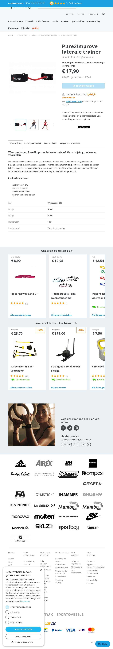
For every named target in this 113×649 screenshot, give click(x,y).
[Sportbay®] (68, 527)
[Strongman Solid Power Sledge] (65, 349)
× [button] (41, 570)
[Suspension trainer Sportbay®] (25, 349)
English (70, 14)
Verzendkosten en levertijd (61, 572)
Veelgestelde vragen (60, 560)
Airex (10, 562)
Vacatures (91, 576)
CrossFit (30, 21)
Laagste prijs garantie (45, 582)
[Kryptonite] (20, 505)
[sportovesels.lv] (70, 614)
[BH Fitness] (68, 463)
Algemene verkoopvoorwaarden (95, 565)
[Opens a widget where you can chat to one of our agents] (102, 644)
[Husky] (92, 494)
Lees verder (25, 601)
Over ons (90, 561)
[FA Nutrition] (20, 494)
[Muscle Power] (68, 516)
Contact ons (60, 564)
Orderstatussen (61, 567)
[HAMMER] (68, 494)
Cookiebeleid (92, 573)
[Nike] (92, 516)
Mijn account (76, 567)
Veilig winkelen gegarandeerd (45, 563)
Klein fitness (42, 21)
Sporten (64, 21)
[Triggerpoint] (20, 538)
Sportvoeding (93, 21)
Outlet (35, 28)
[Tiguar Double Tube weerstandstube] (65, 282)
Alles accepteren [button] (23, 629)
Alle (20, 315)
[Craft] (92, 483)
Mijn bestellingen (76, 571)
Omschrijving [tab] (15, 143)
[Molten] (44, 516)
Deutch (81, 14)
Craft (10, 565)
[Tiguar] (92, 527)
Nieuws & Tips (92, 580)
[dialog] (23, 606)
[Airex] (44, 463)
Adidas (11, 558)
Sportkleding (77, 21)
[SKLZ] (44, 526)
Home (10, 35)
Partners (90, 583)
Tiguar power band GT (24, 293)
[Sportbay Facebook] (63, 428)
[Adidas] (20, 463)
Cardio (55, 21)
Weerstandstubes (69, 35)
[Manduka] (20, 516)
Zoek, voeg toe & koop (44, 576)
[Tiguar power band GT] (25, 276)
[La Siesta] (44, 505)
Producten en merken (45, 570)
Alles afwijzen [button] (23, 636)
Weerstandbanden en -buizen (44, 35)
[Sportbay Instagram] (76, 428)
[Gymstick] (44, 494)
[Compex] (92, 473)
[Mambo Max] (68, 505)
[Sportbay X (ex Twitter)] (69, 428)
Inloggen (93, 14)
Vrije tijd (25, 28)
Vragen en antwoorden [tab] (70, 143)
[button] (23, 642)
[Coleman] (68, 474)
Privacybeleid (92, 570)
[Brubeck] (44, 474)
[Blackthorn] (93, 463)
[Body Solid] (20, 474)
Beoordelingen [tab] (50, 143)
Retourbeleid (60, 576)
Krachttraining (15, 21)
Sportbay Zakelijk (59, 581)
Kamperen (13, 28)
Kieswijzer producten (44, 599)
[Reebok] (20, 527)
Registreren (76, 564)
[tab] (32, 144)
